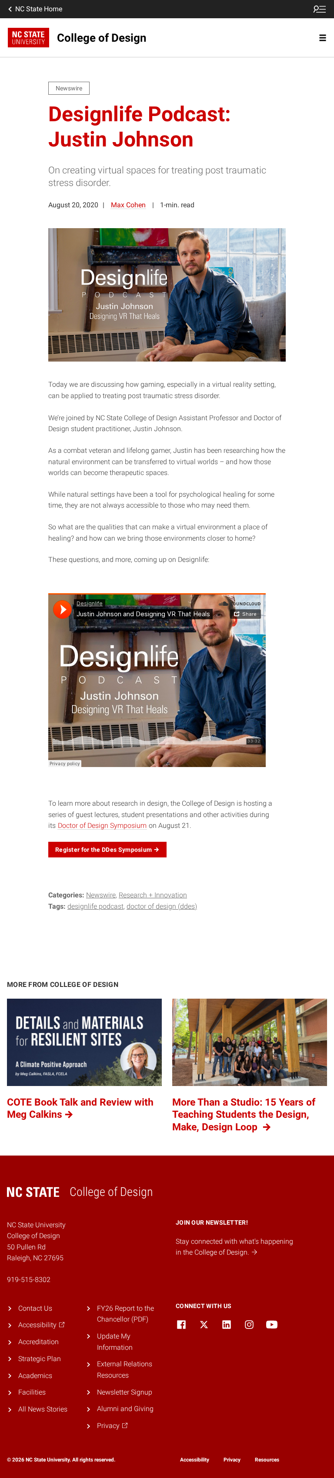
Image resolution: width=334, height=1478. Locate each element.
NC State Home (38, 9)
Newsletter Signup (124, 1392)
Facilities (32, 1392)
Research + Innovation (153, 895)
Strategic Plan (39, 1359)
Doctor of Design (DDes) (162, 906)
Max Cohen (128, 205)
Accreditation (38, 1342)
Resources (267, 1460)
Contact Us (35, 1308)
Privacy (232, 1460)
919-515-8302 (28, 1279)
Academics (35, 1376)
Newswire (101, 895)
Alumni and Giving (125, 1409)
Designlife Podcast (95, 906)
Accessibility (194, 1460)
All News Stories (42, 1409)
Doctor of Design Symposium (102, 825)
